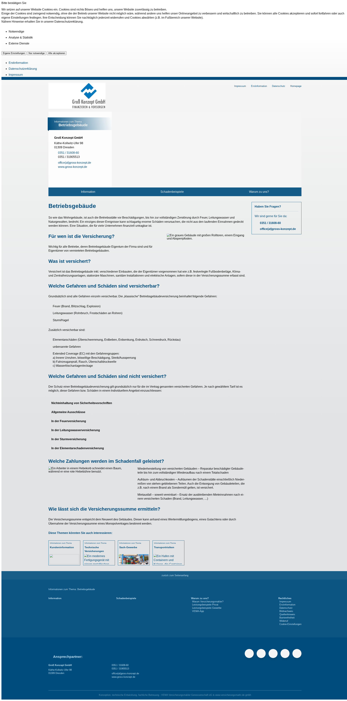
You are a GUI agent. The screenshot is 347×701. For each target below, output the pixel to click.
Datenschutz (278, 86)
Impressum (16, 74)
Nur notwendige (37, 53)
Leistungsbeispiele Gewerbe (206, 608)
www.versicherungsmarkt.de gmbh (233, 695)
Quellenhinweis (287, 614)
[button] (147, 403)
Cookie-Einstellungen (290, 624)
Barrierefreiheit (287, 617)
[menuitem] (88, 191)
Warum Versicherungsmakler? (207, 601)
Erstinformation (18, 62)
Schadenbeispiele (172, 191)
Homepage (295, 86)
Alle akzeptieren (56, 53)
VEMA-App (198, 611)
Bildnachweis (286, 611)
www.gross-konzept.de (123, 677)
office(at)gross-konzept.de (278, 228)
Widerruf (283, 621)
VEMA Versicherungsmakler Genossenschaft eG (186, 695)
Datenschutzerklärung (23, 68)
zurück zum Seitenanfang (175, 575)
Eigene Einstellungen (14, 53)
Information (88, 191)
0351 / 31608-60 (270, 223)
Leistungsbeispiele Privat (205, 604)
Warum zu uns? (259, 191)
